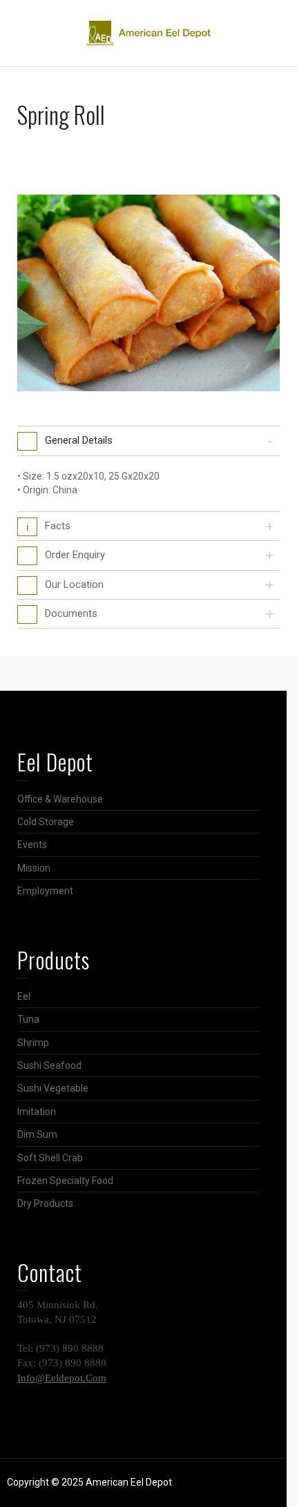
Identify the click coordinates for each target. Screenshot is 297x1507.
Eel (23, 996)
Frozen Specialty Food (65, 1180)
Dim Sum (37, 1134)
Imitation (36, 1111)
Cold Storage (45, 821)
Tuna (28, 1019)
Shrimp (33, 1042)
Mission (33, 868)
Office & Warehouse (60, 799)
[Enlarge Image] (148, 293)
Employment (45, 890)
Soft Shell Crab (50, 1157)
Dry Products (45, 1203)
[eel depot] (148, 32)
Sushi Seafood (49, 1065)
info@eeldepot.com (61, 1377)
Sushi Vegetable (52, 1088)
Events (32, 844)
